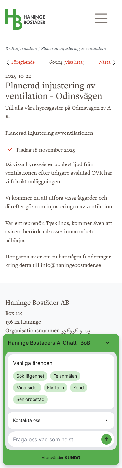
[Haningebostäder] (25, 23)
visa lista (74, 62)
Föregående (22, 62)
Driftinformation (21, 48)
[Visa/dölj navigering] (101, 18)
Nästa (105, 62)
